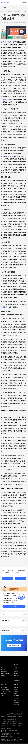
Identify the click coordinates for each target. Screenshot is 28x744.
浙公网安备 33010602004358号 (10, 730)
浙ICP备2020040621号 (6, 734)
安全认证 (9, 719)
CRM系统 (16, 11)
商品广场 (9, 726)
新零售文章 (9, 11)
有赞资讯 (14, 726)
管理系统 (7, 156)
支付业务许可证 (4, 723)
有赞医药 (20, 723)
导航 (25, 2)
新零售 (3, 11)
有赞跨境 (3, 726)
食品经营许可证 (13, 723)
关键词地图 (9, 728)
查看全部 (23, 614)
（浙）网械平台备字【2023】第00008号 (10, 738)
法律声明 (9, 716)
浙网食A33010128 (5, 739)
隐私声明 (14, 716)
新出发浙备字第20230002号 (7, 736)
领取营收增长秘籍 (14, 645)
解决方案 (16, 123)
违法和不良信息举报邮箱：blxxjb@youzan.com (12, 721)
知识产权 (20, 716)
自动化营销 (5, 99)
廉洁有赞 (14, 719)
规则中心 (3, 719)
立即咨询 (14, 606)
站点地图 (3, 728)
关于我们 (3, 716)
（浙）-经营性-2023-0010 (17, 739)
